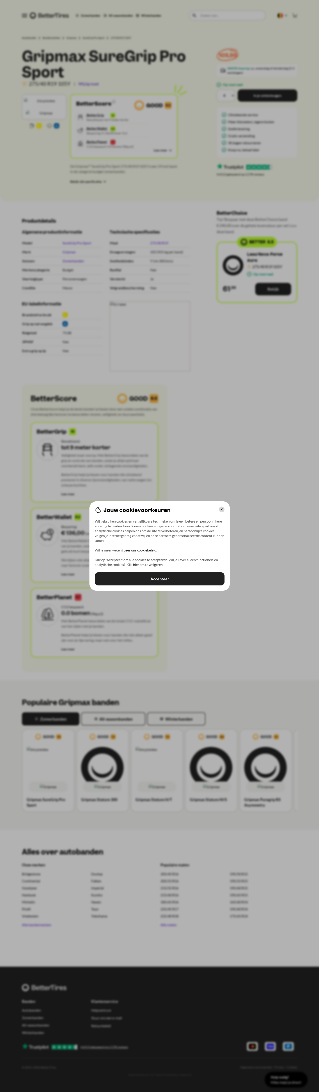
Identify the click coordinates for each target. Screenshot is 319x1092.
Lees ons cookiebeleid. (140, 550)
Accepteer (159, 578)
